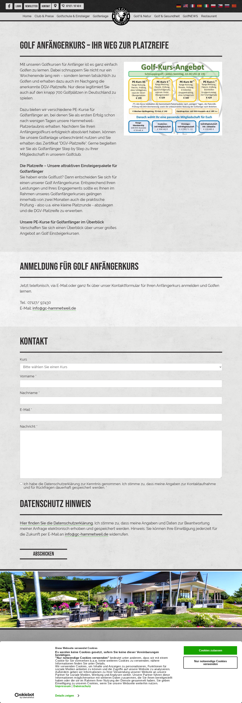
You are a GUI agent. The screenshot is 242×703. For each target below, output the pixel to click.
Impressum (63, 686)
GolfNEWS (190, 16)
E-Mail (26, 409)
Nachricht (28, 426)
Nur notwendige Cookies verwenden (210, 663)
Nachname (30, 393)
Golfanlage (100, 16)
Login (18, 6)
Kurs (23, 359)
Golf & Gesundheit (167, 16)
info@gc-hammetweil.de (54, 308)
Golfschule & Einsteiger (73, 16)
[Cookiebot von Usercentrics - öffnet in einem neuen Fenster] (24, 695)
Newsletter (31, 6)
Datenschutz (82, 686)
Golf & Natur (142, 16)
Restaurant (209, 16)
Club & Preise (44, 16)
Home (27, 16)
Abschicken (43, 554)
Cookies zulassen (210, 650)
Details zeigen (64, 695)
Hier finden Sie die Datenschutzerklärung (56, 523)
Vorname (28, 376)
